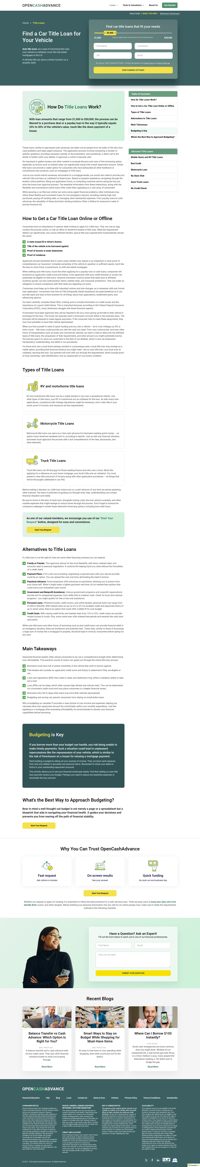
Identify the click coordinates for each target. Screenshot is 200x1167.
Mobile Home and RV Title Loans (147, 157)
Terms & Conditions (151, 1098)
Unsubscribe (172, 1098)
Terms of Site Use (163, 63)
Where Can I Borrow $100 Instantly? (153, 1035)
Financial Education (31, 1098)
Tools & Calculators (132, 5)
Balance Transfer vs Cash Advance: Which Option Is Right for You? (47, 1037)
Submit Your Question (133, 973)
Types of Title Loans (141, 112)
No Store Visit (137, 176)
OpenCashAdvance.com (42, 1162)
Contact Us (82, 1098)
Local (69, 1098)
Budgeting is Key (139, 130)
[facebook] (152, 1160)
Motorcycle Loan (139, 169)
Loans (113, 5)
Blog (58, 1098)
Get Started (169, 5)
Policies (114, 1098)
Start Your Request (43, 530)
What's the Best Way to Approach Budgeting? (153, 137)
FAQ (48, 1098)
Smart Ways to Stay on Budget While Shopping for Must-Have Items (100, 1037)
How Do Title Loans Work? (144, 99)
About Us (153, 5)
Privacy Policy (149, 63)
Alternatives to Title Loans (144, 118)
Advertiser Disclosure (170, 13)
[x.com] (146, 1160)
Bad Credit (136, 163)
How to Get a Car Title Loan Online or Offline (152, 106)
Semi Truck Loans (140, 182)
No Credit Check (139, 188)
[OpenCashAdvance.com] (41, 5)
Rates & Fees (99, 1098)
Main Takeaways (139, 124)
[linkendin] (158, 1160)
